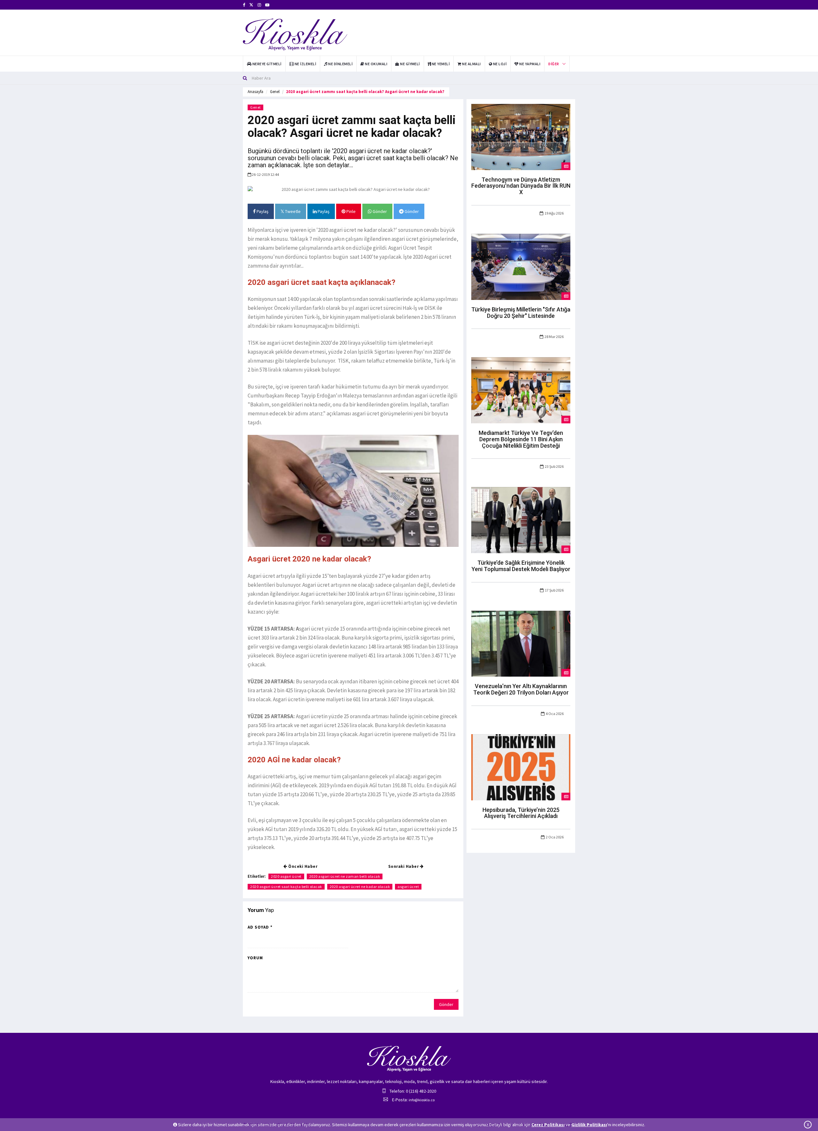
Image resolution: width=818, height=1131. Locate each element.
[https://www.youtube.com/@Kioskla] (267, 5)
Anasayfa (255, 91)
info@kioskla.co (422, 1099)
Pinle (350, 211)
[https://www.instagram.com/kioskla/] (259, 5)
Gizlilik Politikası (589, 1124)
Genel (275, 91)
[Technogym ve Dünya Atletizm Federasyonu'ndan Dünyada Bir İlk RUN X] (520, 136)
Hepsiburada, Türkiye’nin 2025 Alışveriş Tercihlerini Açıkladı (520, 813)
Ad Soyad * (260, 927)
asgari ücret (408, 886)
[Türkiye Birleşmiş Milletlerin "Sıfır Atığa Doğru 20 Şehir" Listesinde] (520, 266)
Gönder (379, 211)
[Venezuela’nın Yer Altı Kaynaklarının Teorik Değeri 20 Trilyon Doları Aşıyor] (520, 643)
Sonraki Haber (404, 866)
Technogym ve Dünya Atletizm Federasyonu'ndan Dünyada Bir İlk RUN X (520, 186)
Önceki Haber (302, 866)
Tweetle (292, 211)
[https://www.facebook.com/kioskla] (244, 5)
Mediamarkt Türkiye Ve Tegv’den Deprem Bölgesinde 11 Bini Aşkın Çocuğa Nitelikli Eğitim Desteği (521, 439)
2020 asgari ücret (286, 876)
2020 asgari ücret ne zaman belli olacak (344, 876)
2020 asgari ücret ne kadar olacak (360, 886)
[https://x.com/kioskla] (251, 5)
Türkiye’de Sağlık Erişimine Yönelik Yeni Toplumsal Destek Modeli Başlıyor (521, 565)
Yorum (255, 958)
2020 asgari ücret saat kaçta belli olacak (286, 886)
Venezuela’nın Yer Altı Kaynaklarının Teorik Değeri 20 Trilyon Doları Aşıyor (521, 689)
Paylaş (262, 211)
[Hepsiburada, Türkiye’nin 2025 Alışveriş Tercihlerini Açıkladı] (520, 767)
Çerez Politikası (548, 1124)
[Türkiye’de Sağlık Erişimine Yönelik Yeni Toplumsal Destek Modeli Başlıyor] (520, 519)
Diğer (553, 63)
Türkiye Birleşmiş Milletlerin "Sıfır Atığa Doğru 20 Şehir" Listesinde (520, 312)
